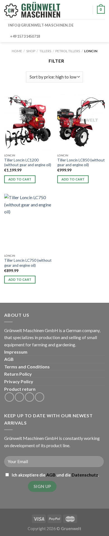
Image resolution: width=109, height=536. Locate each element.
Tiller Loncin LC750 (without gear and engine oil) (28, 263)
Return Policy (18, 374)
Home (17, 51)
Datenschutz (85, 474)
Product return (19, 389)
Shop (30, 51)
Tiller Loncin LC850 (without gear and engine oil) (81, 162)
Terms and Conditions (27, 366)
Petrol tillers (67, 51)
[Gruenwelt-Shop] (32, 10)
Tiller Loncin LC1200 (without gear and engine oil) (27, 162)
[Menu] (71, 9)
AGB (9, 359)
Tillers (45, 51)
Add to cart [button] (20, 179)
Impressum (15, 351)
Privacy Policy (18, 381)
